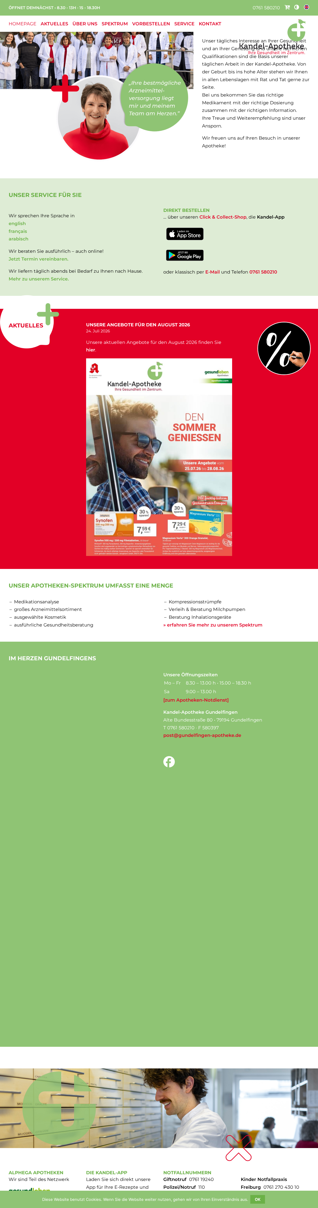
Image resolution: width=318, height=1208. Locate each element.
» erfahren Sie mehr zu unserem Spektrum (212, 625)
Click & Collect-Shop (222, 217)
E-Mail (212, 272)
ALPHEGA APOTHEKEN (36, 1172)
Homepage (22, 23)
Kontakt (210, 23)
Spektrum (115, 23)
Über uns (84, 23)
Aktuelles (54, 23)
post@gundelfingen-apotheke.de (202, 735)
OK (257, 1199)
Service (184, 23)
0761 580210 (266, 7)
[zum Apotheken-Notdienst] (196, 700)
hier (90, 350)
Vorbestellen (151, 23)
